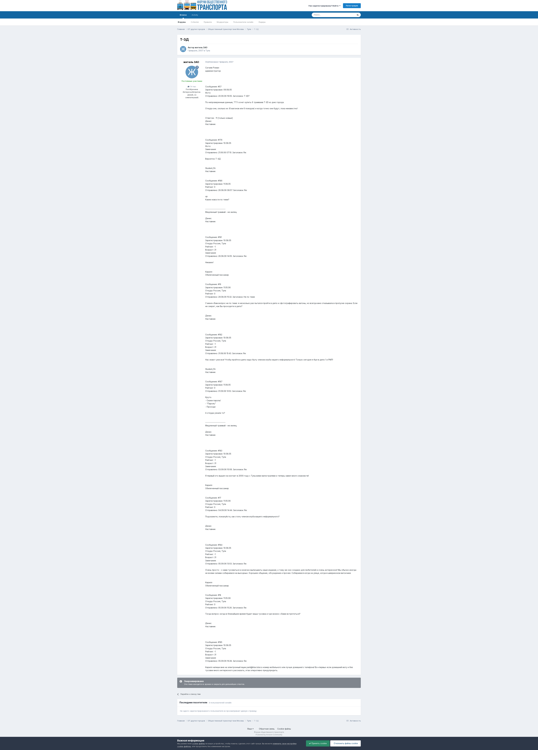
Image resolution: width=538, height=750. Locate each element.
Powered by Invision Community (269, 735)
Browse (183, 15)
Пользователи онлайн (243, 22)
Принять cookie (319, 743)
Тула (208, 50)
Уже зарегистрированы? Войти (323, 6)
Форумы (182, 22)
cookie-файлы (198, 743)
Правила (208, 22)
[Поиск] (358, 15)
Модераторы (222, 22)
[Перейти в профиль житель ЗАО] (183, 49)
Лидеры (261, 22)
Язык (249, 729)
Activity (195, 15)
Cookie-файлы (284, 729)
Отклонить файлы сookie (345, 743)
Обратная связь (267, 729)
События (195, 22)
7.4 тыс (192, 86)
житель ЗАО (201, 47)
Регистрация (352, 5)
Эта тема (347, 15)
